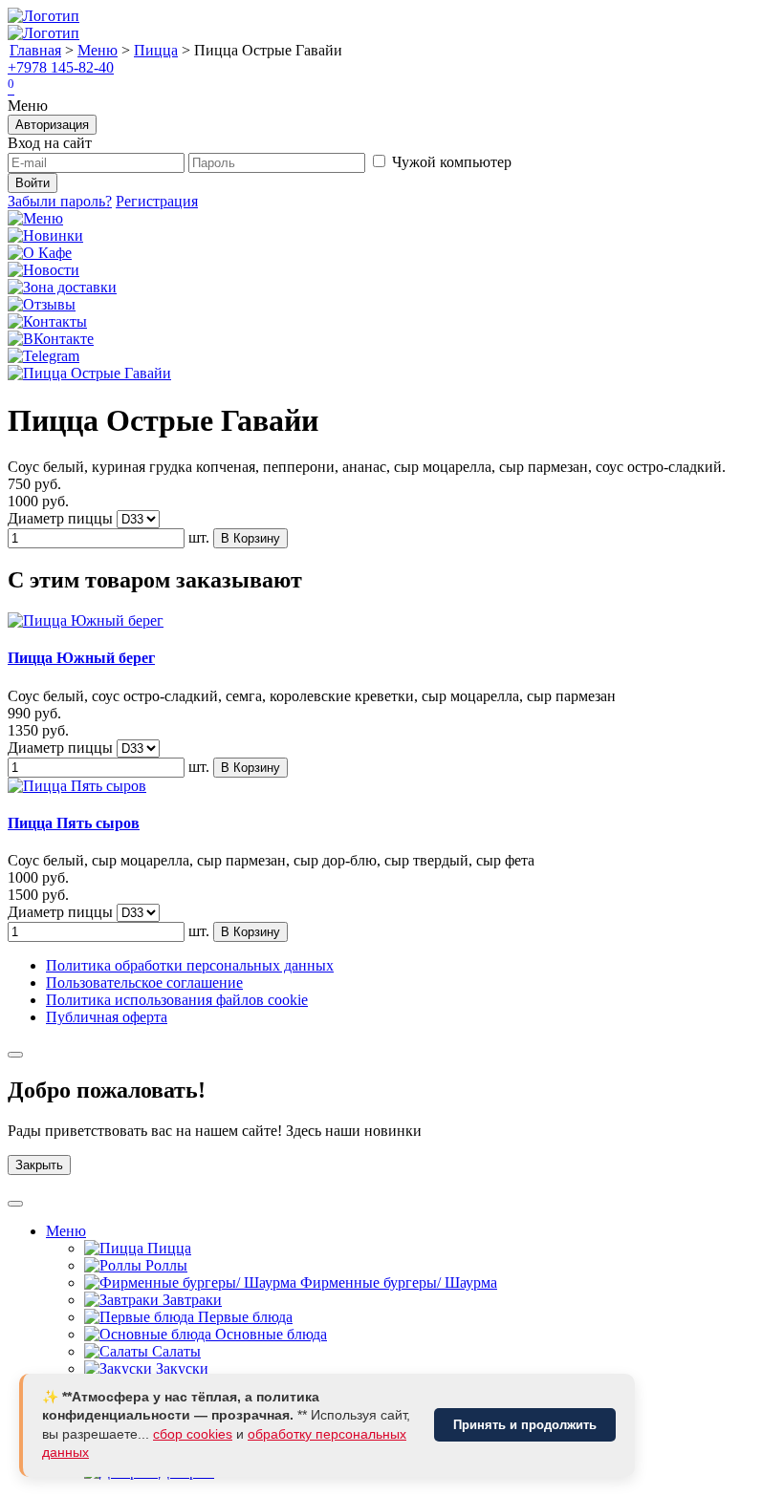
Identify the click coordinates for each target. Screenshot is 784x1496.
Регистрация (157, 201)
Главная (35, 50)
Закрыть (39, 1165)
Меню (97, 50)
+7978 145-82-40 (61, 67)
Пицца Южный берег (81, 658)
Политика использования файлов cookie (177, 1000)
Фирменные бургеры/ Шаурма (396, 1282)
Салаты (174, 1351)
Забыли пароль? (60, 201)
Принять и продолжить (525, 1425)
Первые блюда (243, 1317)
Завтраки (190, 1300)
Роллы (164, 1265)
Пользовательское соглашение (144, 982)
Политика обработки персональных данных (190, 965)
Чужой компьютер (452, 162)
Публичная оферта (106, 1017)
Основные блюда (269, 1334)
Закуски (180, 1368)
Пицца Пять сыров (74, 823)
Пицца (156, 50)
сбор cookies (192, 1434)
